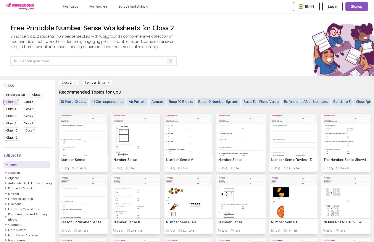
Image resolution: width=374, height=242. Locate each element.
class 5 (29, 109)
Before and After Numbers (306, 101)
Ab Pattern (137, 101)
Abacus (158, 101)
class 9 (29, 123)
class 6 (11, 116)
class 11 (30, 130)
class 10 (12, 130)
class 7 (29, 116)
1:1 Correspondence (107, 101)
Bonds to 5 (342, 101)
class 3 (29, 102)
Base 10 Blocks (181, 101)
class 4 (11, 109)
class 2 (11, 102)
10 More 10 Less (73, 101)
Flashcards (70, 6)
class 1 (37, 95)
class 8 (11, 123)
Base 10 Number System (218, 101)
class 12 (11, 138)
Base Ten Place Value (261, 101)
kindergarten (15, 95)
